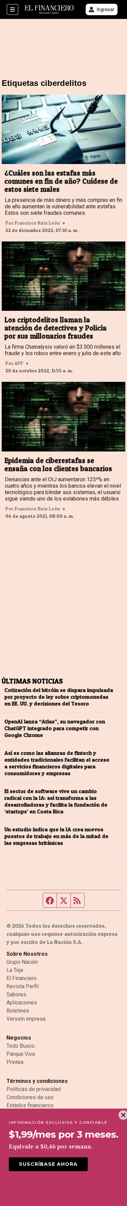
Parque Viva (20, 1054)
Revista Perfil (22, 986)
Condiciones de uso (30, 1097)
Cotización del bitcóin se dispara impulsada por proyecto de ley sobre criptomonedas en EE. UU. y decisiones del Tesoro (58, 697)
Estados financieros (30, 1105)
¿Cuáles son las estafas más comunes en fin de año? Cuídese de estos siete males (61, 181)
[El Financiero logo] (49, 9)
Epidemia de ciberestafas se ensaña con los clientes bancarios (58, 465)
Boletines (17, 1010)
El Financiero (21, 978)
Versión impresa (25, 1019)
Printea (14, 1062)
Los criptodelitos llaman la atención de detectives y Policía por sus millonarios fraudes (55, 328)
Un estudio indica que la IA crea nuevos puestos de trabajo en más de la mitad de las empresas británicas (56, 836)
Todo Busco (20, 1046)
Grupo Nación (22, 962)
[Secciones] (12, 9)
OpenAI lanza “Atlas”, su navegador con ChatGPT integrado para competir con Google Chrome (54, 728)
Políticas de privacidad (33, 1089)
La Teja (14, 970)
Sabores (16, 994)
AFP (19, 363)
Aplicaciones (21, 1002)
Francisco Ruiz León (37, 223)
